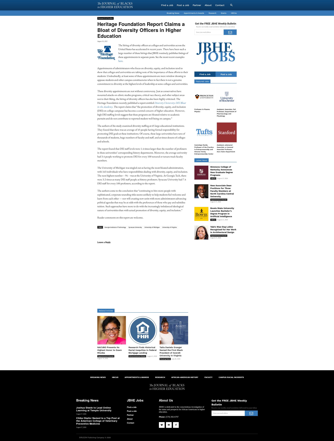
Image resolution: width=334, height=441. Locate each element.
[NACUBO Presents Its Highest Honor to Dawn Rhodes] (111, 330)
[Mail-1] (169, 425)
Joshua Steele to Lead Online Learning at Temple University (94, 409)
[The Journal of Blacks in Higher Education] (115, 5)
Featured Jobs (202, 81)
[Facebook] (176, 425)
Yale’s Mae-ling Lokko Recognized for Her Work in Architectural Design (223, 230)
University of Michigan (152, 227)
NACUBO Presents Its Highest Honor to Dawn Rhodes (109, 350)
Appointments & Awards (106, 356)
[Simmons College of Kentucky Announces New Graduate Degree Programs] (201, 173)
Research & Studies (105, 18)
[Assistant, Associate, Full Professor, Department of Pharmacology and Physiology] (227, 97)
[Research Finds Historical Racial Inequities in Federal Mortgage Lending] (143, 330)
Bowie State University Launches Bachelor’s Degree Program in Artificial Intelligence (222, 212)
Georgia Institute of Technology (115, 227)
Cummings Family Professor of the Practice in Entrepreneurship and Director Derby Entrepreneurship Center (204, 149)
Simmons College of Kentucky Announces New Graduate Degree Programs (221, 171)
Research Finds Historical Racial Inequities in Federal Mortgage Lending (143, 350)
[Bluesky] (162, 425)
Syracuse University (135, 227)
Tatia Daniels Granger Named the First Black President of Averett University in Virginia (171, 351)
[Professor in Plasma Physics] (204, 97)
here (120, 61)
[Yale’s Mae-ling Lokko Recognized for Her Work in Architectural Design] (201, 233)
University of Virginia (169, 227)
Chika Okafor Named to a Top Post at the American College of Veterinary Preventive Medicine (98, 420)
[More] (163, 232)
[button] (231, 5)
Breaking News (165, 359)
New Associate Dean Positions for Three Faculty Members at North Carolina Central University (222, 191)
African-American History (137, 356)
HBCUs (213, 178)
